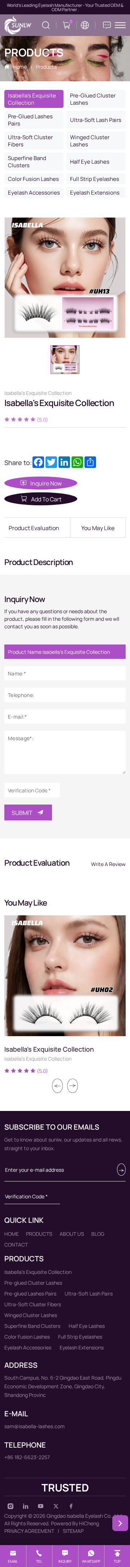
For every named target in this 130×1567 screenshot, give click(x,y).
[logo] (17, 25)
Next (72, 1086)
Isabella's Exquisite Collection (49, 1048)
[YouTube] (41, 1506)
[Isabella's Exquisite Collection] (65, 975)
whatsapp (91, 1561)
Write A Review (108, 863)
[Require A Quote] (107, 25)
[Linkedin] (26, 1506)
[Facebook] (71, 1506)
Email (13, 1561)
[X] (56, 1506)
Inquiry (65, 1561)
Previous (57, 1086)
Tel (39, 1561)
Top (117, 1561)
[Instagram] (10, 1506)
